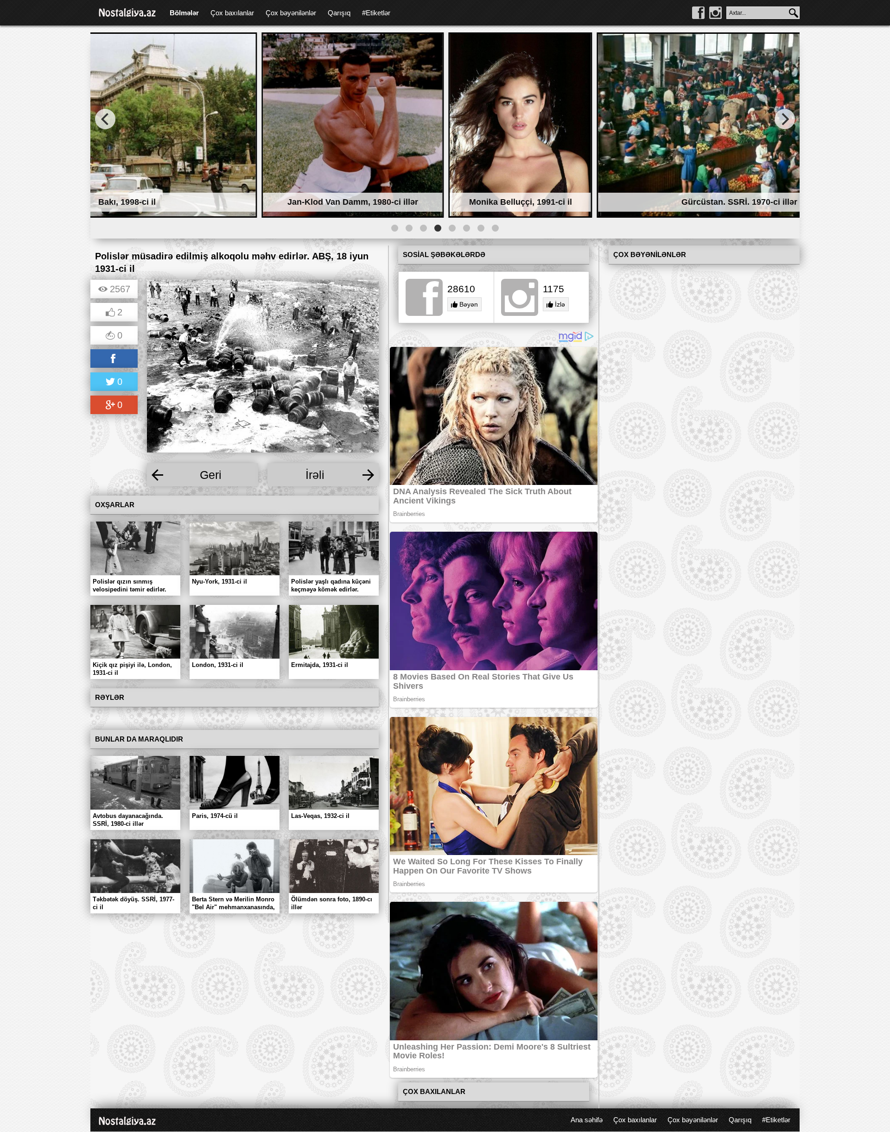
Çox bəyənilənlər (291, 13)
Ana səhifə (587, 1120)
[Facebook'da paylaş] (114, 359)
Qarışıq (339, 13)
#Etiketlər (376, 13)
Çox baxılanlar (232, 13)
